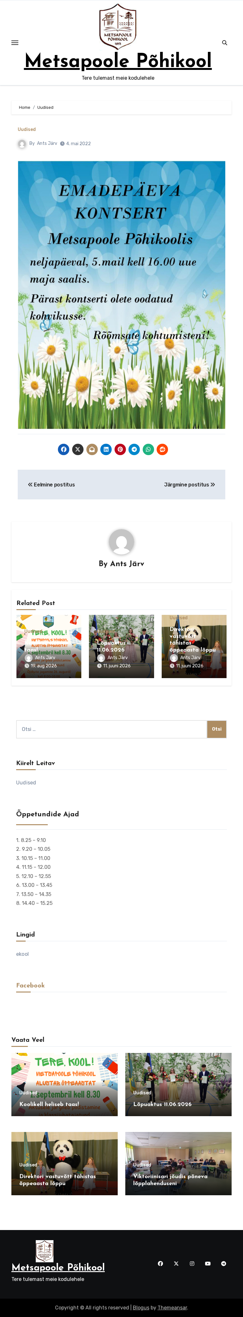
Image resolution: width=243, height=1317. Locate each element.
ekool (22, 954)
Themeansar (172, 1308)
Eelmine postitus (54, 485)
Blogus (141, 1308)
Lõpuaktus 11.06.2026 (162, 1105)
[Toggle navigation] (14, 42)
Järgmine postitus (187, 485)
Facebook (30, 986)
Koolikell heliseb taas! (49, 1105)
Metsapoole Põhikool (118, 62)
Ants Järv (47, 143)
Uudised (27, 129)
